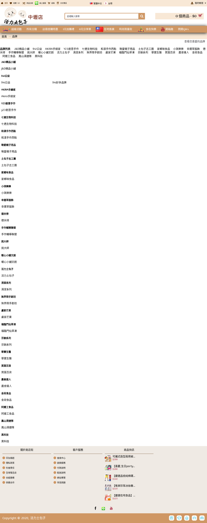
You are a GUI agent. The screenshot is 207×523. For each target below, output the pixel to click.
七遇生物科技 (90, 48)
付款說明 (61, 467)
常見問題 (61, 482)
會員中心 (61, 458)
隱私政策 (10, 463)
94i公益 (5, 82)
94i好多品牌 (59, 82)
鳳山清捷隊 (25, 56)
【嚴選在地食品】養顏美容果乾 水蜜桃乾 (124, 495)
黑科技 (39, 56)
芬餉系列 (143, 52)
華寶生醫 (156, 52)
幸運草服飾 (193, 48)
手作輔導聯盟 (16, 52)
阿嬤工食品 (8, 56)
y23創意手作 (8, 110)
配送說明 (61, 472)
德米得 (5, 220)
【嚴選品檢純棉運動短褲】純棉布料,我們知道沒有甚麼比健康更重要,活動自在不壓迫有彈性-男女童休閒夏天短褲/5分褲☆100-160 (124, 476)
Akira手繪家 (8, 96)
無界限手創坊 (94, 52)
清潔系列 (78, 52)
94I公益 (37, 48)
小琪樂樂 (178, 48)
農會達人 (184, 52)
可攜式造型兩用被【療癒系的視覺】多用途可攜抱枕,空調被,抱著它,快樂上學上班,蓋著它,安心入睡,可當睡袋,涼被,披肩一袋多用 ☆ (124, 456)
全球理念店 (11, 472)
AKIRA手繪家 (52, 48)
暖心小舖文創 (46, 52)
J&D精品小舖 (21, 48)
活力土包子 (63, 52)
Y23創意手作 (71, 48)
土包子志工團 (146, 48)
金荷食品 (197, 52)
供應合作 (10, 482)
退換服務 (61, 463)
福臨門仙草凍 (127, 52)
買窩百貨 (170, 52)
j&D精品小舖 (8, 68)
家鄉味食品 (163, 48)
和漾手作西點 (108, 48)
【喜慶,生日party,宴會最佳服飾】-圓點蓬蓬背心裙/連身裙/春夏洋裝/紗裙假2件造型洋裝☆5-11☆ (124, 466)
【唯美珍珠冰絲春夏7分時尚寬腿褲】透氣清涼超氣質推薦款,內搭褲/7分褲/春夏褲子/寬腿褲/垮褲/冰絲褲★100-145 (124, 485)
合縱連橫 (10, 477)
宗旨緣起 (10, 458)
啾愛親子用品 (127, 48)
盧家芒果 (110, 52)
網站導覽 (61, 477)
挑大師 (31, 52)
